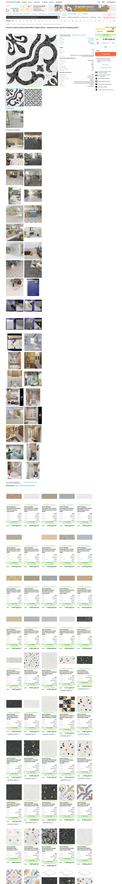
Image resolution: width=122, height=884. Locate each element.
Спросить (106, 64)
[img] (78, 697)
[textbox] (33, 17)
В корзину (106, 54)
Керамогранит (18, 14)
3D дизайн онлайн (109, 17)
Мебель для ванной (55, 14)
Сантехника (43, 14)
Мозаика (27, 14)
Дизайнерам (59, 2)
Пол (79, 14)
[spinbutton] (105, 47)
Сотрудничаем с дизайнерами (105, 84)
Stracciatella (91, 39)
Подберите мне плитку (106, 67)
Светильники (72, 14)
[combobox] (33, 17)
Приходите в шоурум (102, 86)
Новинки (63, 17)
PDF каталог (111, 31)
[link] (9, 24)
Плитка (9, 14)
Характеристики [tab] (65, 35)
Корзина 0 (112, 2)
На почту (100, 31)
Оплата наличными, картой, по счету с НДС (104, 75)
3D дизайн (45, 2)
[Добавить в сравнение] (97, 43)
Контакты (51, 2)
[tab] (78, 35)
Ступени (34, 14)
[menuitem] (24, 2)
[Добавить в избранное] (113, 43)
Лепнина (85, 14)
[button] (97, 47)
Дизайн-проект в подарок (104, 78)
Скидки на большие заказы (104, 81)
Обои (65, 14)
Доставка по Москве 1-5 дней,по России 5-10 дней (104, 72)
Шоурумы (24, 2)
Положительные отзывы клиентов (105, 89)
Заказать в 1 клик (105, 43)
